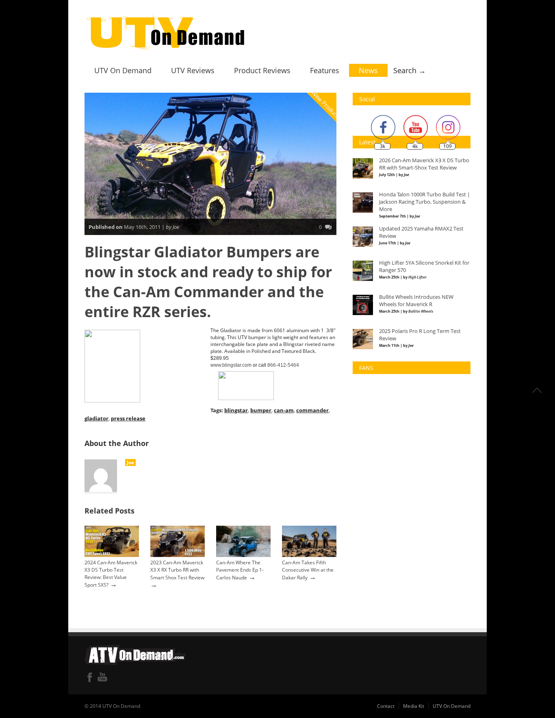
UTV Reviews (193, 70)
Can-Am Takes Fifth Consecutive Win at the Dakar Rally (308, 570)
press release (128, 418)
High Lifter (417, 277)
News (368, 70)
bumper (260, 410)
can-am (284, 410)
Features (324, 70)
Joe (130, 462)
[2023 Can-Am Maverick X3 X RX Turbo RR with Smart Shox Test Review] (177, 555)
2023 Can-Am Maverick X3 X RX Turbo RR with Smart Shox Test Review (177, 570)
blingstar (236, 410)
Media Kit (413, 706)
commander (312, 410)
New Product (326, 104)
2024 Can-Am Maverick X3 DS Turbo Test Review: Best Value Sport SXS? (111, 573)
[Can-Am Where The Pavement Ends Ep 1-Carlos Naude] (243, 555)
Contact (386, 706)
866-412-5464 (283, 365)
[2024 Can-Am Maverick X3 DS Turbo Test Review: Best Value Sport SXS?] (112, 555)
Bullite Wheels (420, 311)
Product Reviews (262, 70)
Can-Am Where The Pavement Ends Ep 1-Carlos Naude (240, 570)
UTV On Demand (123, 70)
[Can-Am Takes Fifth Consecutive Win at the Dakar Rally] (309, 555)
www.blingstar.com (230, 365)
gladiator (96, 418)
